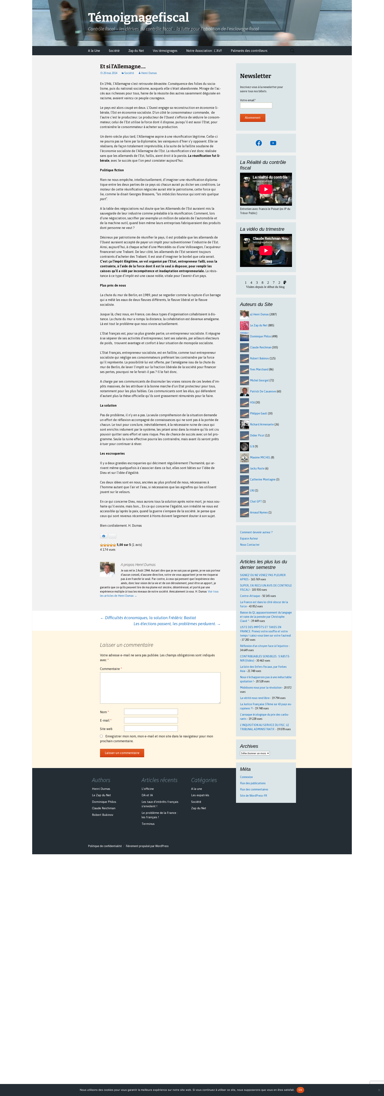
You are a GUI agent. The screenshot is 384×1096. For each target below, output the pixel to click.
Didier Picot (257, 435)
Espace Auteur (249, 538)
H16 (252, 402)
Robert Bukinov (259, 358)
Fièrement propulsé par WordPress (147, 846)
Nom (104, 712)
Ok (300, 1089)
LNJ (252, 490)
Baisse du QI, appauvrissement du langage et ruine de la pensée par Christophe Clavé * (266, 617)
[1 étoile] (101, 545)
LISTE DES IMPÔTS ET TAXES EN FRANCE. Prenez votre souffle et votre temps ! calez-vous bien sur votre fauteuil (265, 631)
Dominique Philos (260, 336)
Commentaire (111, 669)
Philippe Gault (258, 413)
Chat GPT (256, 501)
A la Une (94, 50)
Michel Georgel (259, 380)
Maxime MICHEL (260, 457)
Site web (106, 729)
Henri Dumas (149, 73)
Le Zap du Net (259, 325)
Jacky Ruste (257, 468)
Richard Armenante (262, 424)
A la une (196, 788)
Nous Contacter (250, 544)
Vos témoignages (165, 50)
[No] (379, 1090)
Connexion (246, 777)
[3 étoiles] (108, 545)
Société (114, 50)
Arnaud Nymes (259, 512)
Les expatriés (200, 795)
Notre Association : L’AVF (204, 50)
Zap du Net (136, 50)
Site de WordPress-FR (253, 795)
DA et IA (147, 795)
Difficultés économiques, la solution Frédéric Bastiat (148, 617)
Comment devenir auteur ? (256, 532)
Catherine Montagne (263, 479)
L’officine (148, 788)
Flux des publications (253, 783)
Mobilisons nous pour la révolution (261, 687)
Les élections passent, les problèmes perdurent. (177, 623)
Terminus (148, 823)
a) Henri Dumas (259, 314)
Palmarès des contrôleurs (249, 50)
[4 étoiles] (111, 545)
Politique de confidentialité (105, 846)
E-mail (106, 720)
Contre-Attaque (250, 596)
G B (252, 446)
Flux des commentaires (254, 789)
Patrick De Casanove (263, 391)
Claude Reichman (260, 347)
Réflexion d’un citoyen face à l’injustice (264, 646)
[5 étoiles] (114, 545)
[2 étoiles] (104, 545)
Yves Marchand (259, 369)
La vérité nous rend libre (255, 698)
